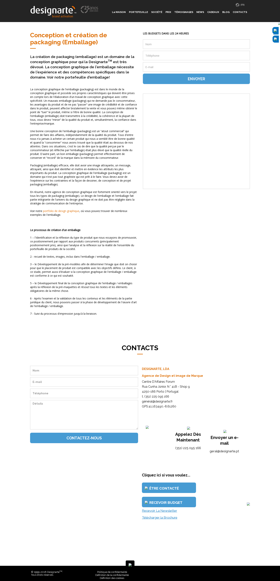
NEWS (200, 12)
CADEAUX (213, 12)
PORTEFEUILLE (138, 12)
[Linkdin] (245, 572)
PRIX (168, 12)
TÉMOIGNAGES (183, 12)
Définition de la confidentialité (112, 575)
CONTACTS (240, 12)
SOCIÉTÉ (156, 12)
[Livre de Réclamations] (192, 572)
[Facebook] (242, 572)
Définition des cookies (112, 578)
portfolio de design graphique (61, 211)
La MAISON (119, 12)
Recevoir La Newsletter (159, 511)
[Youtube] (248, 572)
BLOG (226, 12)
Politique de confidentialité (112, 572)
